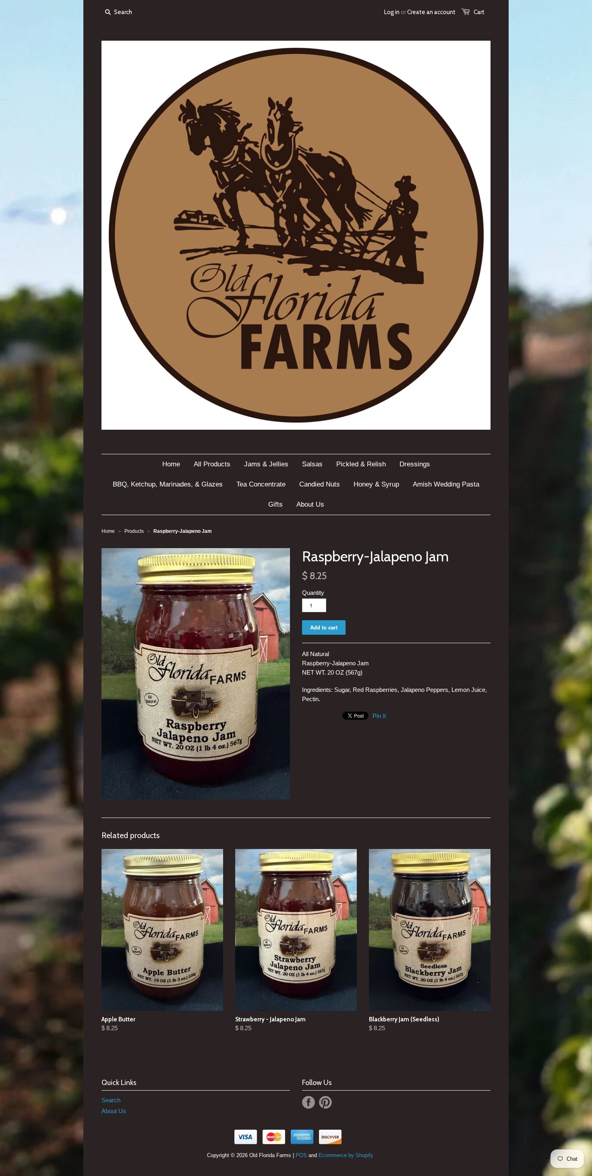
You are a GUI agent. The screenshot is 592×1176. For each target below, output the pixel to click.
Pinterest (325, 1102)
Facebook (308, 1102)
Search (110, 1100)
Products (134, 531)
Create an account (431, 12)
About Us (113, 1111)
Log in (391, 12)
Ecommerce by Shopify (346, 1155)
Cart (479, 12)
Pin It (379, 715)
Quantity (313, 592)
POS (301, 1155)
